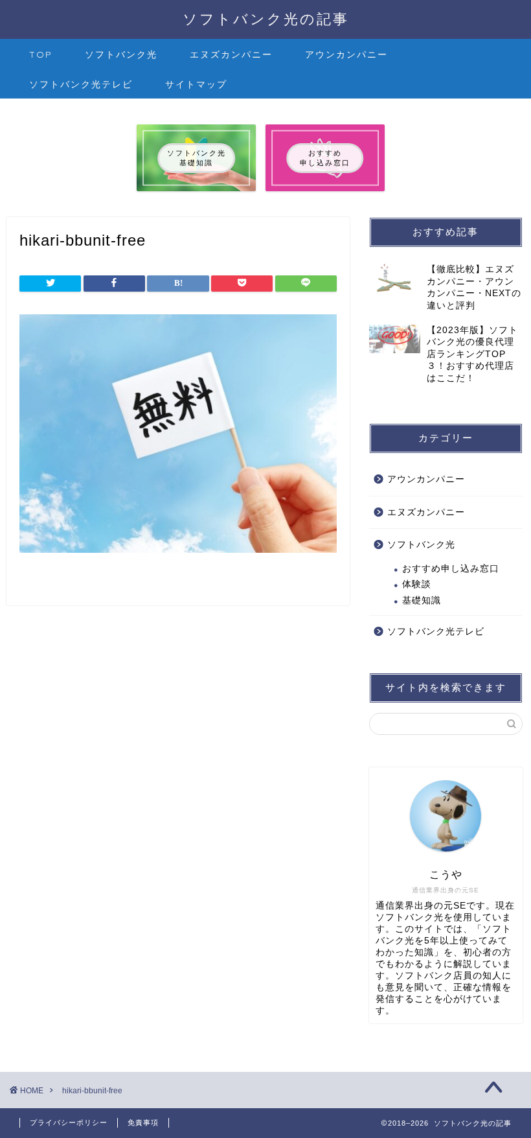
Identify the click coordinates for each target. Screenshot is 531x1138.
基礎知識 (421, 600)
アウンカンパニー (346, 54)
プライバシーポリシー (68, 1122)
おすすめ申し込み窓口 (450, 569)
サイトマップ (196, 84)
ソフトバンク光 (121, 54)
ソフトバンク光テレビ (81, 84)
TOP (40, 54)
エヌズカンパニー (231, 54)
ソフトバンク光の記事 (266, 18)
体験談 (416, 584)
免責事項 (143, 1122)
